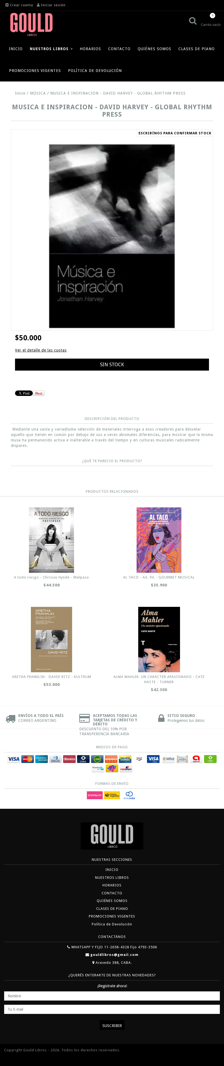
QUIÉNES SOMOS (154, 49)
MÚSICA (38, 93)
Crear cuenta (21, 5)
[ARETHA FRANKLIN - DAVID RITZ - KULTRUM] (51, 639)
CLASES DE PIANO (196, 49)
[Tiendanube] (16, 1058)
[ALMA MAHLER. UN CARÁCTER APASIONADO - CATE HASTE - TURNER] (159, 639)
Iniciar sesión (53, 5)
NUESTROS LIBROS (50, 49)
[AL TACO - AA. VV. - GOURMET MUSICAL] (159, 540)
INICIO (16, 49)
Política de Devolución (95, 70)
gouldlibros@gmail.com (114, 955)
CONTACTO (119, 49)
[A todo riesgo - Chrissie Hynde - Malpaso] (51, 540)
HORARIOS (90, 49)
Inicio (20, 93)
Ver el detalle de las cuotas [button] (41, 350)
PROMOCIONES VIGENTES (35, 70)
